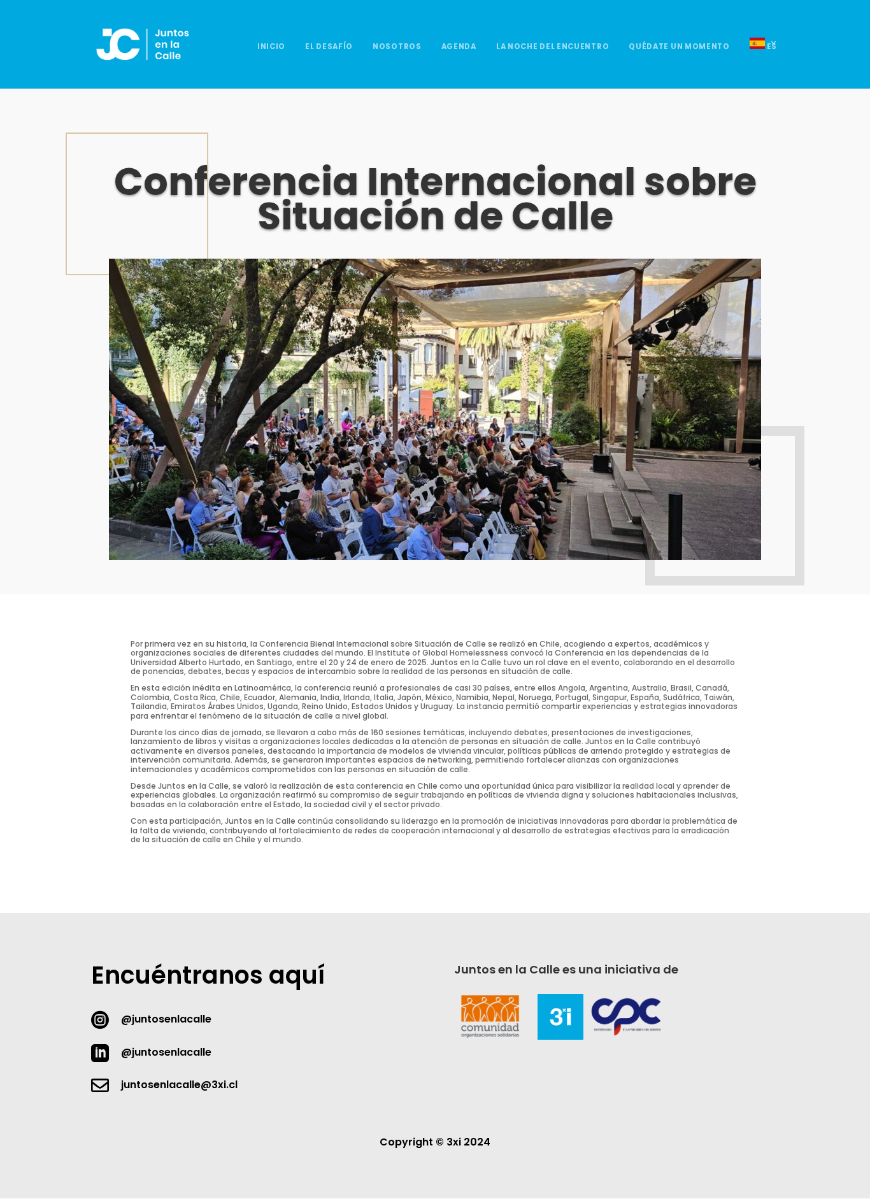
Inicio (271, 47)
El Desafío (329, 47)
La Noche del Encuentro (552, 47)
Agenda (458, 47)
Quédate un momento (679, 47)
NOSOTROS (397, 47)
